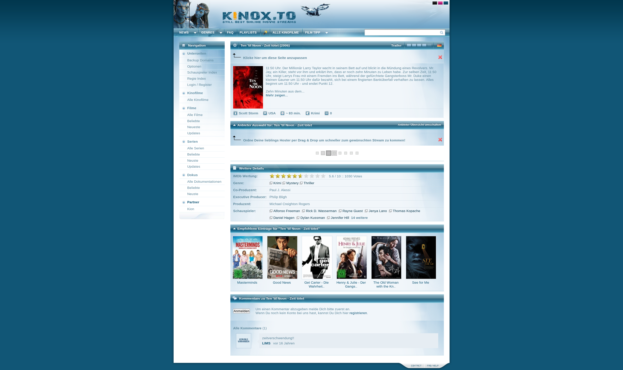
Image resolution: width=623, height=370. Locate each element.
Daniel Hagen (283, 218)
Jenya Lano (378, 211)
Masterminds (247, 282)
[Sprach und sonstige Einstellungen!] (265, 32)
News (184, 32)
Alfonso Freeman (286, 211)
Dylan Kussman (312, 218)
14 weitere (359, 218)
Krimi (277, 183)
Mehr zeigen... (277, 95)
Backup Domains (200, 60)
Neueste (193, 127)
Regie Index (196, 78)
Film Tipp (312, 32)
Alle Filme (195, 115)
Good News (282, 282)
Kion (190, 209)
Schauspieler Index (202, 72)
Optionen (194, 66)
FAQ (230, 32)
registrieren (358, 313)
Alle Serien (195, 148)
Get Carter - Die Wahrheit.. (316, 284)
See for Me (420, 282)
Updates (193, 133)
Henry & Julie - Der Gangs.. (351, 284)
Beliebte (193, 121)
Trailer (396, 45)
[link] (312, 14)
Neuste (192, 160)
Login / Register (199, 85)
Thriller (309, 183)
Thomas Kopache (406, 211)
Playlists (248, 32)
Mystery (292, 183)
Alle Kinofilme (286, 32)
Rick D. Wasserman (321, 211)
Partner (193, 202)
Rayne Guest (352, 211)
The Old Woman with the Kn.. (386, 284)
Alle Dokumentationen (204, 181)
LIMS (266, 343)
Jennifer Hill (340, 218)
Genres (207, 32)
